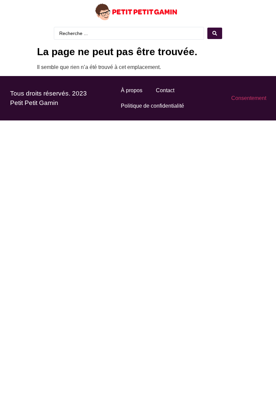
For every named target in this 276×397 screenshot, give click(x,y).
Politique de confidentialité (152, 106)
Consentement (248, 98)
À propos (131, 90)
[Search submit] (214, 33)
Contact (165, 90)
